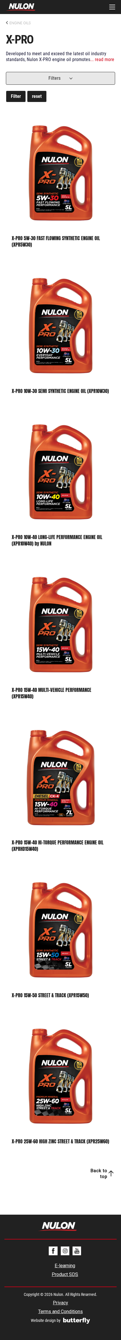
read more (104, 59)
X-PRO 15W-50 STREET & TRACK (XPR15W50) (50, 995)
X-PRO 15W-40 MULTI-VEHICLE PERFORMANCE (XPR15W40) (51, 693)
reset (37, 96)
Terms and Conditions (60, 1311)
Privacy (60, 1303)
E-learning (65, 1265)
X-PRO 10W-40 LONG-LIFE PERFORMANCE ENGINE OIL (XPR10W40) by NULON (57, 540)
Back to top (98, 1173)
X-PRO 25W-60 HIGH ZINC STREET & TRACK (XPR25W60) (60, 1141)
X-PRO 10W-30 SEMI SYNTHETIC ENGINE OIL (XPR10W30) (60, 390)
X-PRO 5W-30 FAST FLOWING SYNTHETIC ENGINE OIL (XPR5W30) (56, 241)
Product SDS (65, 1274)
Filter (16, 96)
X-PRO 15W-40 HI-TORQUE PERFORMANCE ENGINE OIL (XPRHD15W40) (57, 845)
